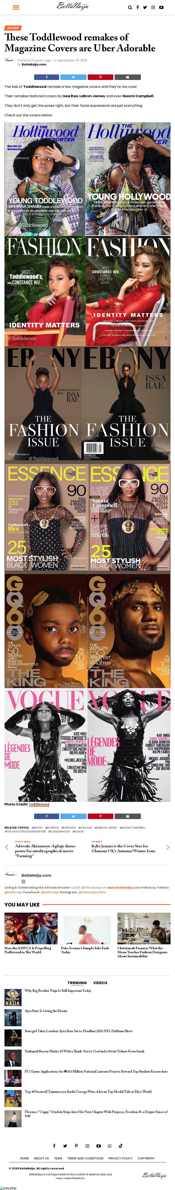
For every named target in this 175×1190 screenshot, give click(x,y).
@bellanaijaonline (92, 892)
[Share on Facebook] (46, 77)
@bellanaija (13, 892)
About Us (41, 1158)
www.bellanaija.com (123, 887)
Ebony (38, 828)
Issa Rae (86, 828)
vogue (79, 831)
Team (58, 1158)
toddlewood (39, 804)
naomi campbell (133, 828)
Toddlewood (60, 831)
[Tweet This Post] (73, 77)
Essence (53, 828)
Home (24, 1158)
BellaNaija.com (34, 64)
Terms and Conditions (85, 1158)
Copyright (146, 1158)
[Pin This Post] (100, 77)
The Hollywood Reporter (26, 831)
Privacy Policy (121, 1158)
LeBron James (106, 828)
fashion (69, 828)
